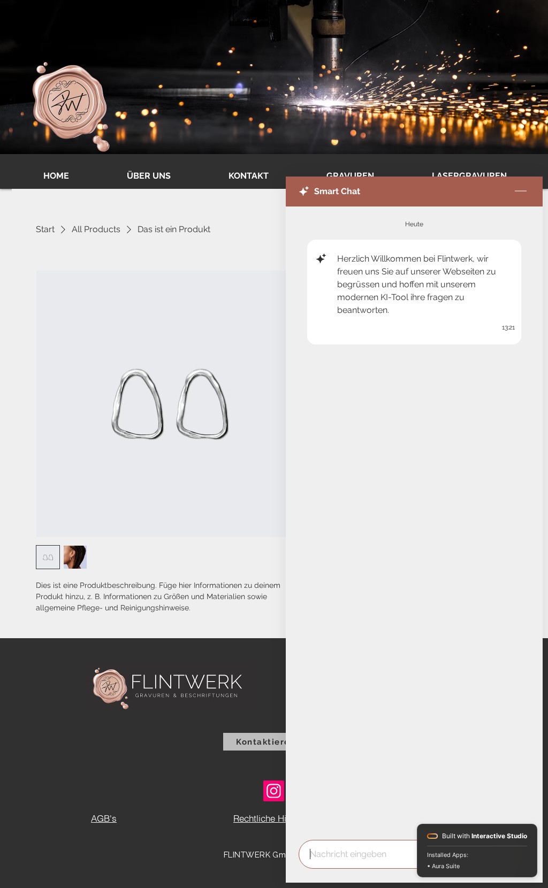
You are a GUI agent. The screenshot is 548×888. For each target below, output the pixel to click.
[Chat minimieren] (520, 191)
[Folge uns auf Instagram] (273, 790)
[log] (414, 519)
